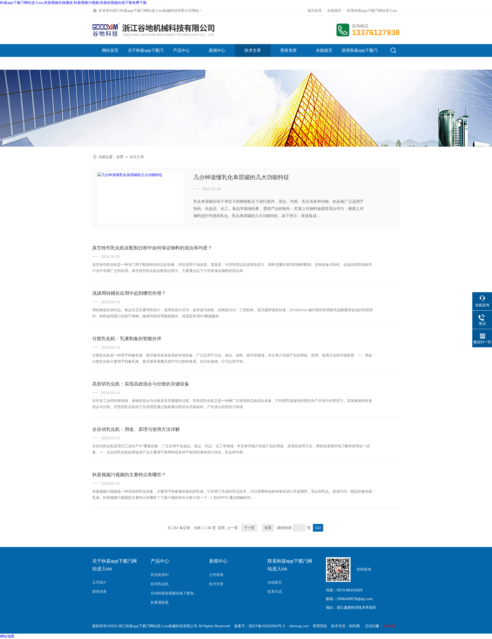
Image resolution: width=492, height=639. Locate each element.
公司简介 (99, 582)
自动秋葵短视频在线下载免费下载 (175, 593)
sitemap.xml (299, 626)
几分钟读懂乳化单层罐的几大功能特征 (241, 177)
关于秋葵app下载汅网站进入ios (145, 56)
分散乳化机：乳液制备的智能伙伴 (126, 338)
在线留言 (334, 10)
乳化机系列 (160, 575)
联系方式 (275, 592)
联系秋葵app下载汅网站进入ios (372, 10)
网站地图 (7, 636)
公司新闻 (216, 575)
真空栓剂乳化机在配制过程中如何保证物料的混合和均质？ (152, 247)
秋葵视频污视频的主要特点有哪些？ (129, 474)
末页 (267, 528)
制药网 (354, 626)
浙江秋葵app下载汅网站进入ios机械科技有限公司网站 (156, 10)
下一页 (249, 528)
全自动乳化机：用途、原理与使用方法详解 (136, 429)
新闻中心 (217, 50)
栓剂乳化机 (160, 584)
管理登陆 (320, 626)
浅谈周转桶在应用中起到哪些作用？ (129, 293)
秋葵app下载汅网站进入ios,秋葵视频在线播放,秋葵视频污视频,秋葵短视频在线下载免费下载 (73, 3)
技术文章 (252, 50)
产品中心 (181, 50)
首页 (120, 157)
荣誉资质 (288, 50)
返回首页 (315, 10)
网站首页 (110, 50)
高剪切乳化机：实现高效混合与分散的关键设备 (140, 384)
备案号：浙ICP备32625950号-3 (259, 626)
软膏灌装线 (160, 602)
